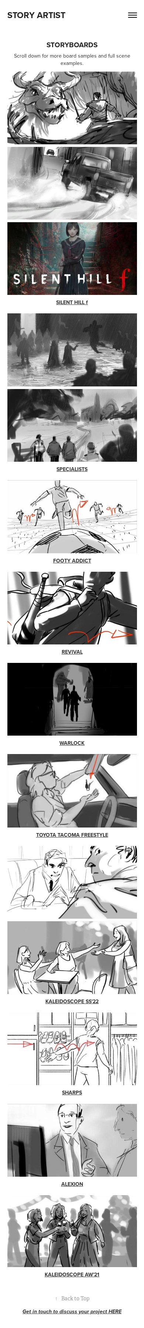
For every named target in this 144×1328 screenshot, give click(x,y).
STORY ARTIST (36, 15)
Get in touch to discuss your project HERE (72, 1311)
